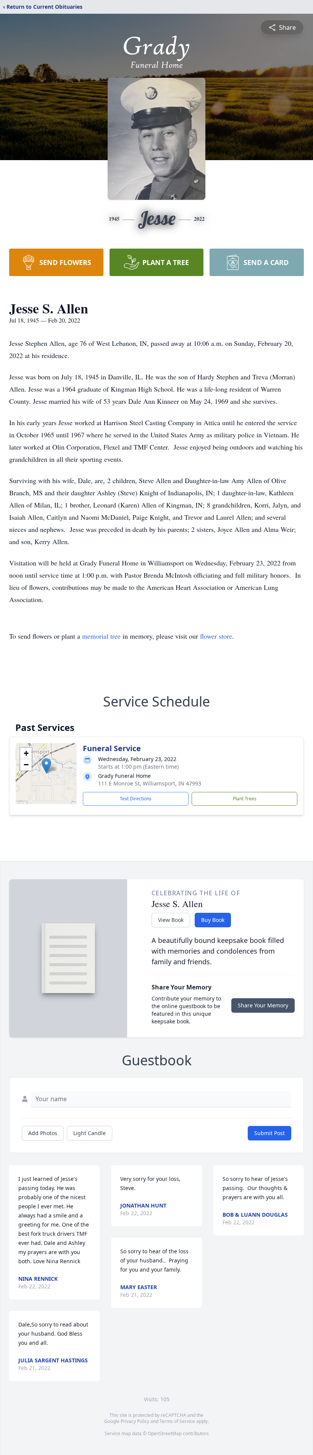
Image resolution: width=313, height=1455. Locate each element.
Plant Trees (245, 798)
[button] (46, 766)
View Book (171, 919)
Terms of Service (177, 1421)
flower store (216, 636)
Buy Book (212, 919)
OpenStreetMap (165, 1433)
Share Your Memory (263, 1005)
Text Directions (136, 798)
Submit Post (269, 1133)
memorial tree (101, 636)
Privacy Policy (135, 1421)
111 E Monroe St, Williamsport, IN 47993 (149, 783)
